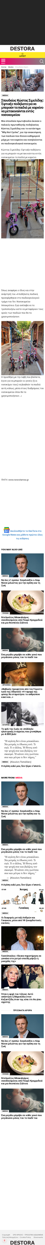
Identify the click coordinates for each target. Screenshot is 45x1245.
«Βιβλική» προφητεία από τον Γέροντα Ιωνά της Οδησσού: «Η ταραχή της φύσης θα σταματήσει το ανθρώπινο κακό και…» (21, 693)
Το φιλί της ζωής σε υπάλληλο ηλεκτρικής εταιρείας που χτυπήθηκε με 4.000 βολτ (21, 731)
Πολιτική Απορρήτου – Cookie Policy (16, 1237)
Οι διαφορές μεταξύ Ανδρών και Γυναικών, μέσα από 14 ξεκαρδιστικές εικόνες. (21, 920)
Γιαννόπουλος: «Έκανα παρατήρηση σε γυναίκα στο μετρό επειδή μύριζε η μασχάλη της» (21, 958)
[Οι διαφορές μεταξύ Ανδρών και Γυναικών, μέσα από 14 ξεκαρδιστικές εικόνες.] (22, 900)
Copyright (6, 1235)
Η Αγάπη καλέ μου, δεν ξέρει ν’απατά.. (21, 766)
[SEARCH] (42, 61)
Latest (22, 56)
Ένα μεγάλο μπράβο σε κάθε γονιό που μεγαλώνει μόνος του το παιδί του (21, 656)
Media (5, 576)
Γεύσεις (5, 613)
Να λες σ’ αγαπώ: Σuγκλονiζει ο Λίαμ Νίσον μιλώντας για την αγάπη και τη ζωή (20, 582)
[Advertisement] (22, 22)
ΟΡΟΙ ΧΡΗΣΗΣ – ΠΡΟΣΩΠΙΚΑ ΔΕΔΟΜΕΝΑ (28, 1235)
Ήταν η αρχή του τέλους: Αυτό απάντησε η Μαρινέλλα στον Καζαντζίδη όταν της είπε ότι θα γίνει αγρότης (21, 998)
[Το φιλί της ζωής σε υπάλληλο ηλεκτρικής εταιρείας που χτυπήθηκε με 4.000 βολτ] (22, 714)
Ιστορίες (6, 725)
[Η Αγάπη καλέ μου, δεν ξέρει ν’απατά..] (22, 751)
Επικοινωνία (38, 1237)
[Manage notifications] (4, 1241)
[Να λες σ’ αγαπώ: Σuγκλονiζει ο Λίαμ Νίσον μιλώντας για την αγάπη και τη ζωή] (22, 565)
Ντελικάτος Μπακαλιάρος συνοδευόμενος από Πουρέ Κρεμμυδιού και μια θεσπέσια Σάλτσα (21, 620)
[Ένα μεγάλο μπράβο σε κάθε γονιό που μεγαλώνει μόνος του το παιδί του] (22, 640)
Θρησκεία (6, 685)
